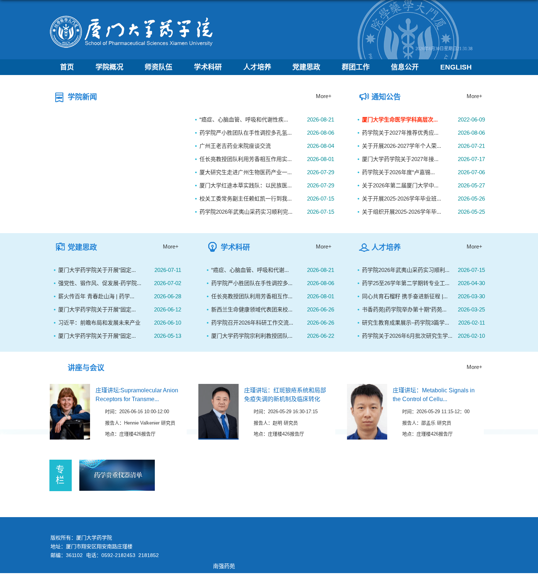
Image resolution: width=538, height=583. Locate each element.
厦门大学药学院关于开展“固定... (97, 270)
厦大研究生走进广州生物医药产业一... (245, 172)
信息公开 (405, 67)
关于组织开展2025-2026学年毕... (401, 212)
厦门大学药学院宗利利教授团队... (251, 336)
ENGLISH (456, 67)
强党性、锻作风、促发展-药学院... (99, 283)
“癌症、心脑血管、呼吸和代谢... (250, 270)
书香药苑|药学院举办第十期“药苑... (404, 309)
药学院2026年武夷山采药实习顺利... (405, 270)
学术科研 (208, 67)
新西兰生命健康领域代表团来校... (251, 309)
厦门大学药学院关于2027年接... (400, 159)
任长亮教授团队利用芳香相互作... (251, 296)
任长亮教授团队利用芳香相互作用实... (245, 159)
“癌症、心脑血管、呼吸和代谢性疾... (243, 119)
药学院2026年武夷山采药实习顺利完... (245, 212)
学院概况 (109, 67)
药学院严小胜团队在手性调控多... (251, 283)
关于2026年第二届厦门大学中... (400, 185)
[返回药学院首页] (131, 17)
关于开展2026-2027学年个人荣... (401, 146)
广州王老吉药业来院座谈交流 (235, 146)
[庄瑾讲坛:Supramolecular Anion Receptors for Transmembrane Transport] (70, 390)
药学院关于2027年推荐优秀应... (400, 133)
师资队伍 (158, 67)
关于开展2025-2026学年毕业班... (401, 198)
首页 (67, 67)
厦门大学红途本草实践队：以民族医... (245, 185)
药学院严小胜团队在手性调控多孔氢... (245, 133)
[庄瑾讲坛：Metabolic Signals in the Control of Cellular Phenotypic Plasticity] (367, 390)
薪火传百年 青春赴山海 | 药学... (96, 296)
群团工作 (356, 67)
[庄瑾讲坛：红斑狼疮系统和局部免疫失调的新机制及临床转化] (218, 390)
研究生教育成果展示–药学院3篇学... (405, 322)
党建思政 (306, 67)
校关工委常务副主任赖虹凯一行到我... (245, 198)
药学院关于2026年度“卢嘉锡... (398, 172)
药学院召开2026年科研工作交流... (252, 322)
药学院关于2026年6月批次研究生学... (407, 336)
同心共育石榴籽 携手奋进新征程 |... (405, 296)
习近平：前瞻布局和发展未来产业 (99, 322)
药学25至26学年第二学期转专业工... (405, 283)
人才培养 (257, 67)
